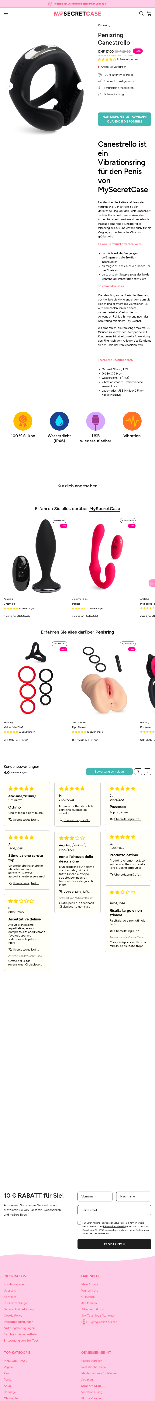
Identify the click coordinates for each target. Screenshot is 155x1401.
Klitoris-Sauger (91, 1398)
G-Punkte (88, 1297)
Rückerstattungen (16, 1303)
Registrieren (114, 1244)
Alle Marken (89, 1303)
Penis (7, 1379)
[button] (141, 13)
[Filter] (138, 771)
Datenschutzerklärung (19, 1309)
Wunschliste (89, 1290)
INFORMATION (15, 1276)
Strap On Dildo (91, 1386)
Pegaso (76, 604)
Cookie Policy (13, 1315)
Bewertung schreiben (109, 771)
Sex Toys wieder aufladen (21, 1334)
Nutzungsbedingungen (19, 1328)
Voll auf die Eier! (13, 727)
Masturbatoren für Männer (99, 1373)
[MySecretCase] (77, 13)
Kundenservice (14, 1284)
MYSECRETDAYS (15, 1361)
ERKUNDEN (90, 1276)
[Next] (81, 86)
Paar (7, 1373)
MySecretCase (104, 508)
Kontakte (10, 1297)
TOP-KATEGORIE (17, 1352)
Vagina (8, 1367)
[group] (77, 4)
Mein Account (91, 1284)
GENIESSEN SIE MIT (96, 1352)
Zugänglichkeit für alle (102, 1322)
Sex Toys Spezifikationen (98, 1315)
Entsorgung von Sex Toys (21, 1340)
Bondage (10, 1392)
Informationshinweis (114, 1226)
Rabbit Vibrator (91, 1361)
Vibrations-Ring (91, 1392)
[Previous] (9, 86)
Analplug (87, 1379)
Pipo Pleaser (79, 727)
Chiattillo (9, 604)
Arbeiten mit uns (92, 1309)
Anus (7, 1386)
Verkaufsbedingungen (18, 1322)
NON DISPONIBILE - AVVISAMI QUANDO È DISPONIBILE (124, 119)
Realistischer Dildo (93, 1367)
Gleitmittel (11, 1398)
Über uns (10, 1290)
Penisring (104, 632)
